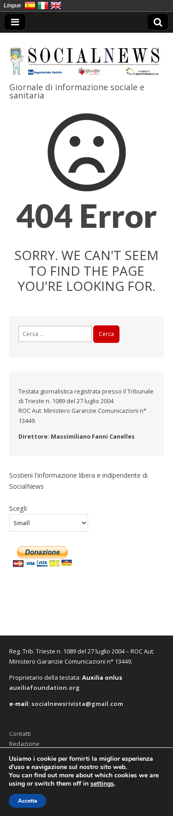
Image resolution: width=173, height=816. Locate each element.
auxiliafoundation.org (44, 687)
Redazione (24, 744)
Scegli (18, 508)
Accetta (27, 800)
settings (102, 784)
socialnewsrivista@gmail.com (77, 704)
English (55, 5)
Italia (42, 5)
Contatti (20, 733)
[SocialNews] (86, 56)
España (30, 5)
